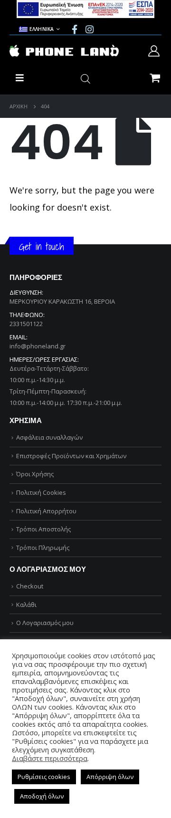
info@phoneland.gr (38, 346)
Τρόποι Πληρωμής (42, 547)
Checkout (29, 586)
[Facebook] (74, 29)
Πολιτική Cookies (41, 492)
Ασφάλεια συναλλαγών (49, 437)
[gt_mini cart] (155, 77)
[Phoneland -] (64, 51)
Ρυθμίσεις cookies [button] (44, 776)
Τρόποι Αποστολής (43, 529)
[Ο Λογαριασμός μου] (154, 51)
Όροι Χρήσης (35, 474)
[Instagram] (89, 29)
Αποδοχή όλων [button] (42, 796)
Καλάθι (26, 604)
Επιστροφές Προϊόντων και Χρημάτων (71, 456)
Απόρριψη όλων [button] (109, 776)
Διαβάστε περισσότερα (49, 758)
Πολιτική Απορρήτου (46, 511)
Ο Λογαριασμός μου (45, 622)
